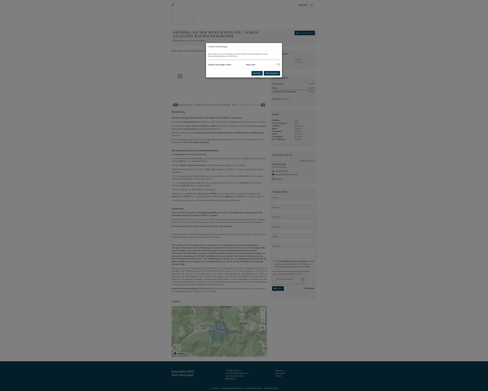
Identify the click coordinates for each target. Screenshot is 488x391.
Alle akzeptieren (271, 73)
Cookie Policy (233, 56)
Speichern (257, 73)
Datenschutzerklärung (214, 56)
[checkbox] (278, 64)
